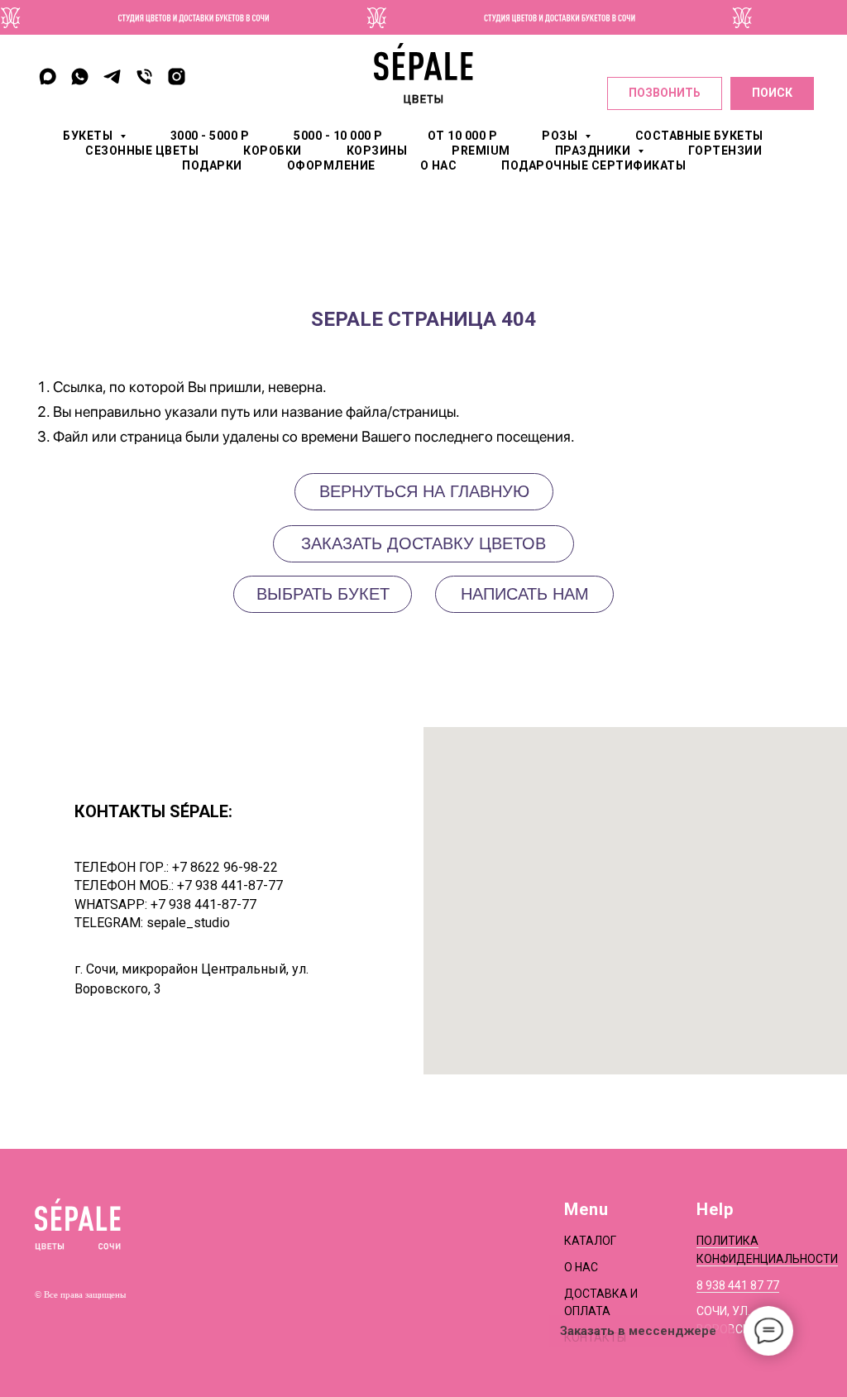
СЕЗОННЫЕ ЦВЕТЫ (142, 150)
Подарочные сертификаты (593, 165)
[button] (524, 594)
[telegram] (112, 76)
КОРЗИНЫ (377, 150)
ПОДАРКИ (212, 165)
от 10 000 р (463, 135)
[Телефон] (144, 76)
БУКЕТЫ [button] (89, 135)
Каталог (590, 1240)
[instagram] (176, 76)
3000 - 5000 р (210, 135)
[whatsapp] (79, 76)
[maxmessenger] (47, 76)
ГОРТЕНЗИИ (725, 150)
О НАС (438, 165)
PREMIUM (481, 150)
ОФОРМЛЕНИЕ (331, 165)
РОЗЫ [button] (561, 135)
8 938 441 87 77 (737, 1285)
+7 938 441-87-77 (230, 885)
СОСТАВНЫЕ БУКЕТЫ (699, 135)
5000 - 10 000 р (338, 135)
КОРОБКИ (272, 150)
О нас (581, 1267)
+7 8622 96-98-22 (225, 867)
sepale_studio (188, 923)
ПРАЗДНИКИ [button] (594, 150)
